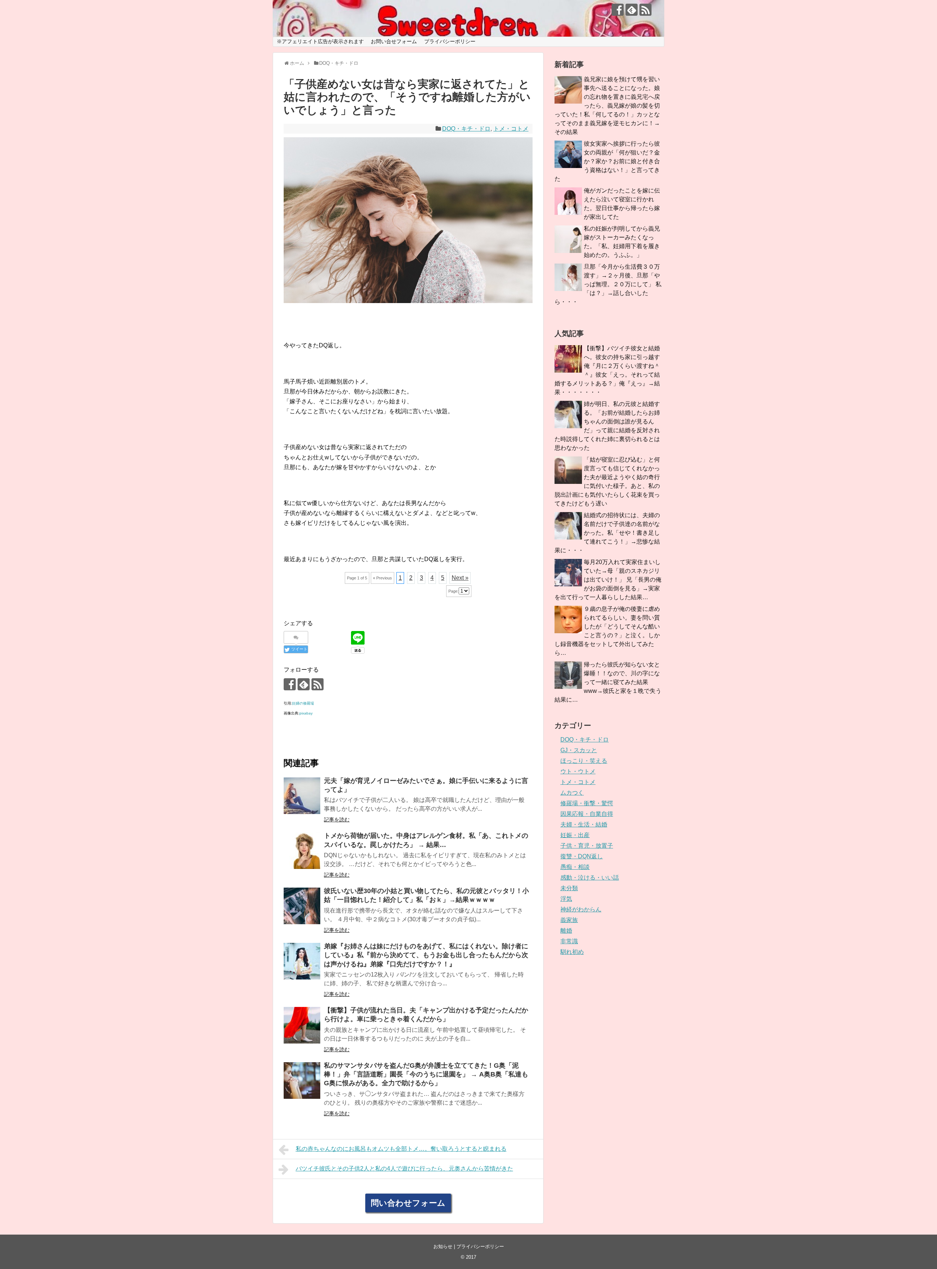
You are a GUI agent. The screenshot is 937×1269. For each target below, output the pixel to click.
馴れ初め (572, 952)
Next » (460, 578)
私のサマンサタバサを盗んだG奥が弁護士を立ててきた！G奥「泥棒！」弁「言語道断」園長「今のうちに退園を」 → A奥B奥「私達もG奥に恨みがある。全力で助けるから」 (426, 1074)
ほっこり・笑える (583, 761)
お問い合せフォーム (394, 41)
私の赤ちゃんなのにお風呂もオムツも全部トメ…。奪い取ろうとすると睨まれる (401, 1149)
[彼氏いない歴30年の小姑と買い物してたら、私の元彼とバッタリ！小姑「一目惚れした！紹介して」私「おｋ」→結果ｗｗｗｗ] (302, 906)
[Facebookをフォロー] (618, 10)
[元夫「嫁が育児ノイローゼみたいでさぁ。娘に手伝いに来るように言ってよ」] (302, 795)
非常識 (569, 941)
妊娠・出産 (575, 835)
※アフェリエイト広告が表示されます (320, 41)
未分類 (569, 888)
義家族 (569, 920)
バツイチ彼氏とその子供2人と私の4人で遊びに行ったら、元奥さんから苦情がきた (404, 1168)
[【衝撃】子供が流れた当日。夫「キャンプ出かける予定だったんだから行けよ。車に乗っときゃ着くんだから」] (302, 1025)
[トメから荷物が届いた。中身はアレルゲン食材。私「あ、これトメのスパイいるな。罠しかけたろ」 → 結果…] (302, 850)
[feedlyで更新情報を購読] (632, 10)
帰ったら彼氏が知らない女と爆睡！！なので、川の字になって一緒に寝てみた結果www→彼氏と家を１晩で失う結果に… (608, 682)
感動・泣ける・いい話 (589, 877)
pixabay (306, 713)
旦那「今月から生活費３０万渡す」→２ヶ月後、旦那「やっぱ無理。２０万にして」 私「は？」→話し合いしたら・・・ (608, 284)
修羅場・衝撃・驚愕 (586, 803)
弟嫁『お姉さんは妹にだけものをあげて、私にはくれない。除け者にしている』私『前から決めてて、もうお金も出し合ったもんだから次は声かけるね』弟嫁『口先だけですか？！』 (426, 955)
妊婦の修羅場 (303, 703)
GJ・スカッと (578, 750)
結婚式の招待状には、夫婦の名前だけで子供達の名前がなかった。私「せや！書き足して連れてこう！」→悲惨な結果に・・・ (607, 532)
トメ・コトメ (511, 129)
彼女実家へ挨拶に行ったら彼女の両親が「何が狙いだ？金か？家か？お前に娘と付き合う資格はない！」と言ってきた (607, 161)
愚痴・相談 (575, 867)
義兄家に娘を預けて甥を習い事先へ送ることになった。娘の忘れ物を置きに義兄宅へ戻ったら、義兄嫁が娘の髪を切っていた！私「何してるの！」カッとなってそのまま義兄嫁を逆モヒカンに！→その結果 (607, 105)
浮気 (566, 899)
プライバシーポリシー (449, 41)
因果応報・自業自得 (586, 814)
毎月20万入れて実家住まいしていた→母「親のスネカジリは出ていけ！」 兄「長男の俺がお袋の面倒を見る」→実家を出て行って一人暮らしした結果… (608, 579)
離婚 (566, 931)
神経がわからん (580, 909)
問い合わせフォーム (408, 1203)
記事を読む (337, 819)
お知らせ (442, 1246)
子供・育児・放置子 (586, 846)
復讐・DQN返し (581, 856)
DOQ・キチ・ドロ (466, 129)
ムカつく (572, 793)
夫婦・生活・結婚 (583, 824)
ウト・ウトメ (578, 771)
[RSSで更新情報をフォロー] (645, 10)
